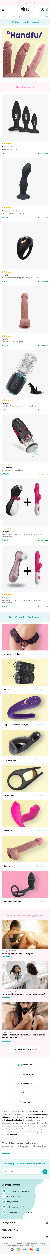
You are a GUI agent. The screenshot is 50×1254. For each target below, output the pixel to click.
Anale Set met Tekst (10, 149)
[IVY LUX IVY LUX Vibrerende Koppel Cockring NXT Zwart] (25, 245)
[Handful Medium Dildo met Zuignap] (25, 309)
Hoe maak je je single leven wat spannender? (23, 994)
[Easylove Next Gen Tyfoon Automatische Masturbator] (25, 374)
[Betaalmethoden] (12, 1250)
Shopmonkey (39, 1246)
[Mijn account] (42, 9)
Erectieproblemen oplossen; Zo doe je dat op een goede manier (23, 1036)
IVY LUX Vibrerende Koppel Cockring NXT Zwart (20, 278)
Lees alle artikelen (23, 1049)
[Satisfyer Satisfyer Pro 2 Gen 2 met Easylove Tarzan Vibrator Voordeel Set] (25, 568)
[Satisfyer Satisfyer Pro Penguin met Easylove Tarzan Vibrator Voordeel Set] (25, 502)
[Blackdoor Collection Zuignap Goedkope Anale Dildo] (25, 181)
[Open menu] (3, 9)
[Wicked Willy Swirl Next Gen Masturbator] (25, 438)
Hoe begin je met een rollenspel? (17, 953)
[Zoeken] (45, 16)
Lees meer (6, 956)
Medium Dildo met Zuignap (12, 342)
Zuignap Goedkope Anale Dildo (14, 213)
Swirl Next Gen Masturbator (13, 470)
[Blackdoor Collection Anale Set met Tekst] (25, 117)
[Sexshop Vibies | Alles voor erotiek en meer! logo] (25, 11)
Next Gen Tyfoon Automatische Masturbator (19, 406)
